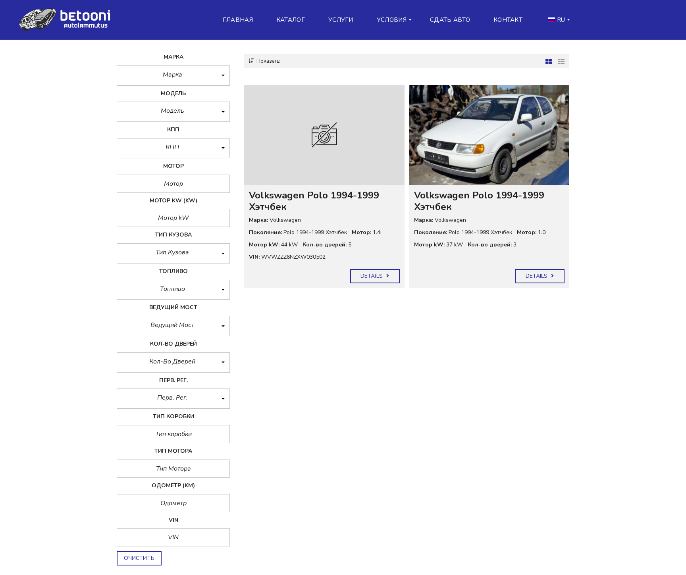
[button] (173, 75)
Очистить (139, 558)
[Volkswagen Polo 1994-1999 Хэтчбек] (324, 135)
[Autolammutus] (67, 20)
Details (372, 276)
